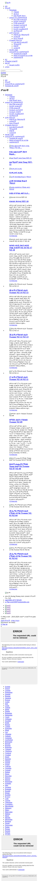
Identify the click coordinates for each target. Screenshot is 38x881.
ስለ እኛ (7, 63)
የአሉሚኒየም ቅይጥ (20, 16)
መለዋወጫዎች (18, 57)
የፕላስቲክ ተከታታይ (15, 40)
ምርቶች (7, 8)
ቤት (6, 6)
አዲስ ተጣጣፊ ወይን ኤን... (19, 193)
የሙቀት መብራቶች (20, 21)
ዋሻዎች (16, 46)
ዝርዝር (15, 236)
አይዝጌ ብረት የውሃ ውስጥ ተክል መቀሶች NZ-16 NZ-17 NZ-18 (20, 247)
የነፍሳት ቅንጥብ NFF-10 (18, 201)
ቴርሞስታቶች (18, 31)
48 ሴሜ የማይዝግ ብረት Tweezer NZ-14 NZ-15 (18, 291)
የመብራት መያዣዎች (20, 25)
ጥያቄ (11, 236)
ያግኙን (7, 67)
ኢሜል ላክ (4, 624)
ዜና (6, 59)
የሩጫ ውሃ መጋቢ (15, 172)
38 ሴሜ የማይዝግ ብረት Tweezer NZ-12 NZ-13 (18, 336)
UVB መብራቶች (19, 23)
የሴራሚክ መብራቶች (20, 19)
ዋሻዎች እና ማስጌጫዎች (21, 35)
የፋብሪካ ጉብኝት (14, 65)
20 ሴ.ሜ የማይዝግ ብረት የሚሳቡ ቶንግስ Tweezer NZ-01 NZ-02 (20, 556)
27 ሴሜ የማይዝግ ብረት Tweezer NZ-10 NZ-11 (18, 378)
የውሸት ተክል (13, 50)
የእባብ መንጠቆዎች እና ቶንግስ (23, 55)
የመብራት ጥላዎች (19, 27)
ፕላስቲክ (16, 12)
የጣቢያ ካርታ (15, 620)
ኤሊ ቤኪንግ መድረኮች (21, 42)
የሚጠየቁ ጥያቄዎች (11, 61)
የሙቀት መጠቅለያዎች (21, 29)
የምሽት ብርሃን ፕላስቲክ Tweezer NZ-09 (18, 421)
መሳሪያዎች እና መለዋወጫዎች (19, 52)
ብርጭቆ (16, 14)
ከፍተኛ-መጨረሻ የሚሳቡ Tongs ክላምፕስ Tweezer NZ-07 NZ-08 (19, 466)
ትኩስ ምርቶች (5, 620)
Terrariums (12, 10)
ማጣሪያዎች (17, 44)
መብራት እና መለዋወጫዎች (18, 17)
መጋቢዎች (17, 36)
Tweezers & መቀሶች (20, 53)
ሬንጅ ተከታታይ (14, 33)
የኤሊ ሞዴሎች (18, 38)
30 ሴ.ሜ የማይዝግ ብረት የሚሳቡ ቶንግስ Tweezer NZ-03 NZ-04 (20, 513)
